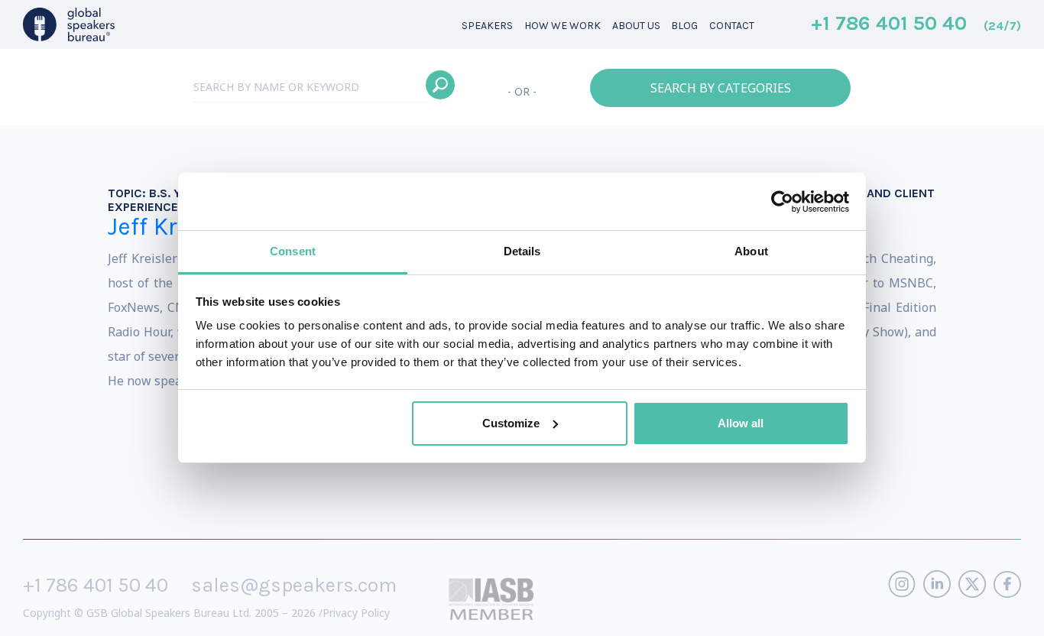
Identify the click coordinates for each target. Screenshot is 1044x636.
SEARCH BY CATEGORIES (720, 88)
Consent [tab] (293, 251)
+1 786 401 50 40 (916, 24)
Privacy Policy (356, 612)
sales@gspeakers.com (294, 585)
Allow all (741, 423)
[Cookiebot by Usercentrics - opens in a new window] (782, 201)
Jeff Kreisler (173, 227)
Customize (511, 423)
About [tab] (751, 251)
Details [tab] (522, 251)
